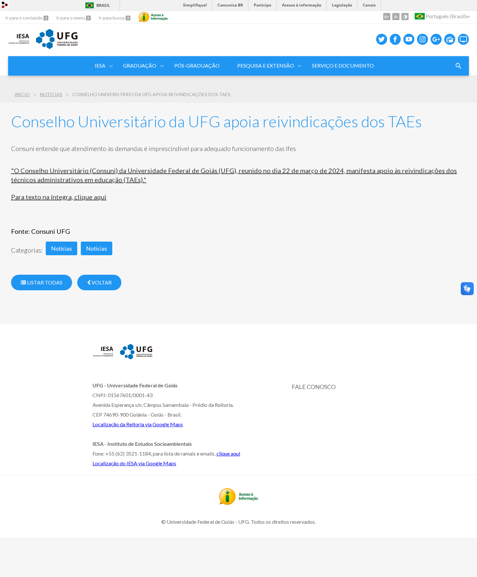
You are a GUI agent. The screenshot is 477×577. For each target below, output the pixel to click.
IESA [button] (100, 65)
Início (22, 94)
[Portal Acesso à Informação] (238, 502)
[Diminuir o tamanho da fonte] (395, 16)
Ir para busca (112, 17)
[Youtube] (408, 39)
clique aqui (228, 453)
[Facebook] (395, 39)
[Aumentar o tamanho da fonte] (386, 16)
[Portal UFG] (57, 46)
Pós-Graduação (197, 65)
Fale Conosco (314, 386)
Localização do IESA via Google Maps (134, 463)
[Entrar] (5, 5)
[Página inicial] (19, 44)
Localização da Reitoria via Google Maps (137, 424)
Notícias (51, 94)
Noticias (96, 248)
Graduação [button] (139, 65)
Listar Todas (44, 282)
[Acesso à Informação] (153, 16)
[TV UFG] (463, 39)
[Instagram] (422, 39)
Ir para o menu (71, 17)
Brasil (103, 5)
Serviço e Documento (343, 65)
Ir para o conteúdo (24, 17)
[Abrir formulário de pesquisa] (458, 66)
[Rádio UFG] (449, 39)
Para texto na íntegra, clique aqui (58, 197)
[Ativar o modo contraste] (405, 16)
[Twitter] (381, 39)
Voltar (101, 282)
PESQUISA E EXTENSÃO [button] (265, 65)
